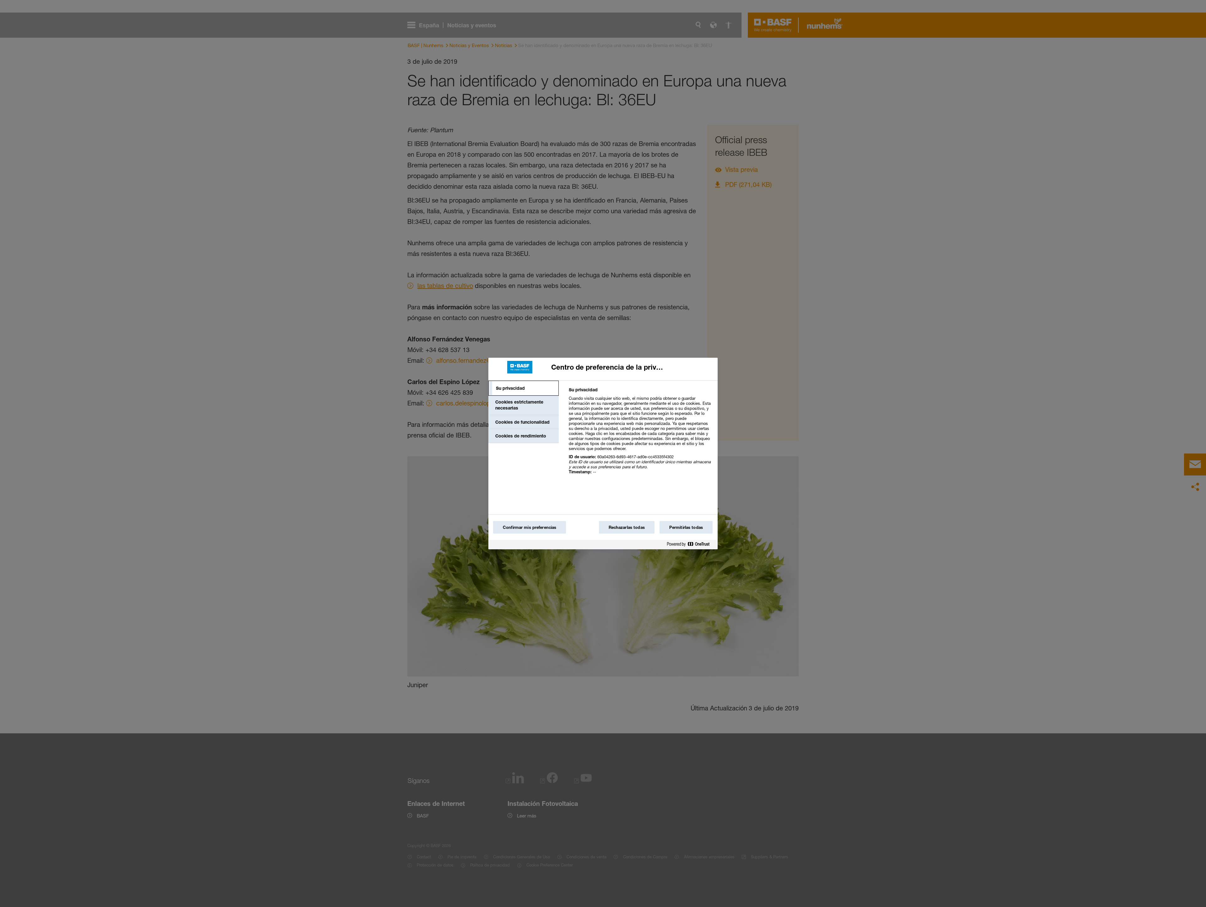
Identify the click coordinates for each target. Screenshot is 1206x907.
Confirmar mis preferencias (529, 527)
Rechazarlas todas (627, 527)
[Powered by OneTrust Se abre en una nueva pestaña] (690, 545)
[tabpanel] (640, 434)
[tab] (523, 388)
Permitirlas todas (686, 527)
